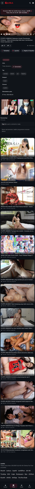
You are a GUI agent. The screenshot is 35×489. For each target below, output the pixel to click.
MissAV (3, 471)
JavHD (28, 11)
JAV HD (28, 471)
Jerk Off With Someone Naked (9, 182)
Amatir (5, 81)
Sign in (4, 124)
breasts (12, 73)
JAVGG (9, 478)
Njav (26, 474)
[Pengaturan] (33, 3)
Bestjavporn (19, 474)
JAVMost (31, 474)
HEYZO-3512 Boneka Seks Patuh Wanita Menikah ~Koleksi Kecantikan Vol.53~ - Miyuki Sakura (17, 206)
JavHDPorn (21, 471)
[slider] (16, 34)
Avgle (13, 474)
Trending (3, 474)
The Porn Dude (22, 478)
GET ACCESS (23, 13)
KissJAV (3, 478)
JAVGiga (14, 478)
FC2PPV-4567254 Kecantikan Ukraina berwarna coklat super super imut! (17, 352)
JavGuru (8, 471)
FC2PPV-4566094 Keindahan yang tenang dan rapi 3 (15, 377)
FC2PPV (5, 88)
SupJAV (14, 471)
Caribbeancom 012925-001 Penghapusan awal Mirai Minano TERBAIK (17, 158)
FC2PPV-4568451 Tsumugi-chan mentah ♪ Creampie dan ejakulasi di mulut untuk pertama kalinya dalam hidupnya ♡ (17, 231)
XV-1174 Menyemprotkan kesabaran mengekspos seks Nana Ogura (17, 450)
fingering (23, 73)
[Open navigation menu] (2, 3)
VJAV (8, 474)
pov (18, 73)
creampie (5, 73)
